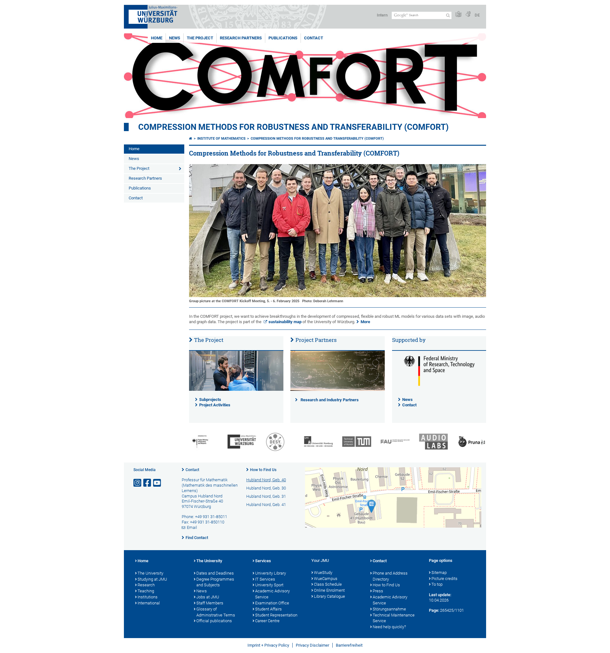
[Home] (190, 139)
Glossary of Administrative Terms (215, 612)
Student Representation (276, 615)
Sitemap (439, 572)
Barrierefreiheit (349, 645)
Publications (282, 38)
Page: (434, 610)
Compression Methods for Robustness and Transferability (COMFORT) (293, 127)
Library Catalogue (329, 596)
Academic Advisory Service (272, 594)
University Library (270, 573)
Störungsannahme (389, 609)
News (174, 38)
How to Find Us (263, 470)
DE (477, 15)
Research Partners (241, 38)
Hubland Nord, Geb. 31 (266, 496)
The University (150, 573)
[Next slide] (483, 442)
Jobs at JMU (207, 597)
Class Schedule (328, 584)
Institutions (148, 597)
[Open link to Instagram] (137, 483)
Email (192, 527)
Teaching (146, 591)
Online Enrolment (329, 590)
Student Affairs (268, 609)
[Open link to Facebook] (147, 483)
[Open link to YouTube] (157, 483)
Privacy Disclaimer (312, 645)
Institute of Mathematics (221, 139)
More (365, 321)
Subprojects (210, 399)
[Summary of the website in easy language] (458, 14)
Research (146, 585)
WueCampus (325, 578)
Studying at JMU (152, 579)
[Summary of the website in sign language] (468, 14)
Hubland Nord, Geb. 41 (266, 504)
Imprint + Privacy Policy (268, 645)
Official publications (214, 620)
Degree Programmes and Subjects (215, 582)
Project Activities (214, 405)
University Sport (269, 585)
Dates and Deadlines (215, 573)
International (149, 603)
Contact (313, 38)
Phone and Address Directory (390, 576)
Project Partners (316, 339)
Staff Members (209, 603)
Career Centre (267, 620)
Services (263, 560)
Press (378, 591)
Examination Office (272, 603)
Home (156, 38)
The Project (200, 38)
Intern (382, 15)
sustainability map (285, 321)
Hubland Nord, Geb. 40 (266, 479)
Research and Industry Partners (330, 399)
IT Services (265, 579)
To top (437, 584)
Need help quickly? (389, 626)
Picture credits (444, 578)
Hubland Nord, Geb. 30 (266, 488)
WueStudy (323, 572)
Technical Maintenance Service (394, 618)
